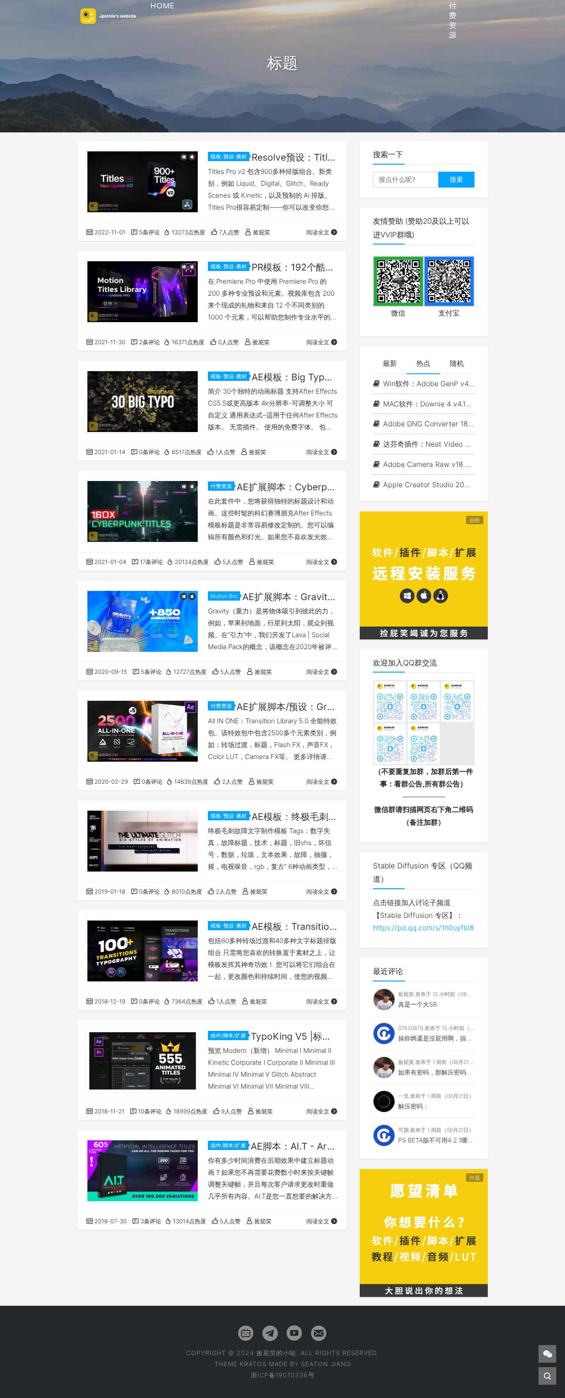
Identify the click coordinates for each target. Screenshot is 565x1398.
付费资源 (221, 486)
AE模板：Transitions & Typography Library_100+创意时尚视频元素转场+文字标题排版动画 (295, 926)
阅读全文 (317, 232)
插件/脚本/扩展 (228, 1035)
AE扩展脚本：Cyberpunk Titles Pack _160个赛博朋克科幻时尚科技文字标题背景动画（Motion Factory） (287, 486)
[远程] (424, 574)
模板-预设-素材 (229, 156)
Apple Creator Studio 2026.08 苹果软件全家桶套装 (429, 484)
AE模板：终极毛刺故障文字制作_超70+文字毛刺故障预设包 (295, 816)
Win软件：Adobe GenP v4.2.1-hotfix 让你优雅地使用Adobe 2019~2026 (429, 383)
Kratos (253, 1364)
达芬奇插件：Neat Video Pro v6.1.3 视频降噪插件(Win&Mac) (429, 444)
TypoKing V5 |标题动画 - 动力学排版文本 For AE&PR (294, 1036)
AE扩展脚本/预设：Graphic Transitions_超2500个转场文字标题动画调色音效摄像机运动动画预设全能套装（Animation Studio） (287, 706)
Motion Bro (224, 596)
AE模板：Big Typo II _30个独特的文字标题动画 (295, 377)
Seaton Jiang (326, 1364)
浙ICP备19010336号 (283, 1375)
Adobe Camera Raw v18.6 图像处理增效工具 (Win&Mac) (429, 464)
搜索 (456, 179)
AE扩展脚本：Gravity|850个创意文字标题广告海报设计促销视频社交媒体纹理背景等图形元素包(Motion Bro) (290, 596)
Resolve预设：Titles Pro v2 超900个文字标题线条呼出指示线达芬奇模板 (295, 157)
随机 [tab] (457, 363)
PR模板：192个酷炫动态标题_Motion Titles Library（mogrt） (295, 267)
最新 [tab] (390, 363)
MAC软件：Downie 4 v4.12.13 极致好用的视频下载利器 (429, 403)
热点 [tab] (423, 363)
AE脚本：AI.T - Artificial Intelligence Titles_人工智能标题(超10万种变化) (294, 1146)
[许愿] (424, 1232)
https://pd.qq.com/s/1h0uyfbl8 (423, 927)
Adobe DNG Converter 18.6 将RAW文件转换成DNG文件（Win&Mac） (429, 423)
